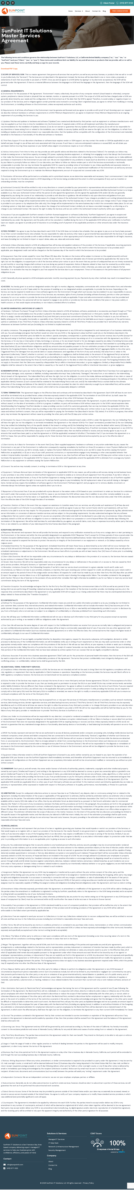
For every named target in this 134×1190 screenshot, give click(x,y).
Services (78, 11)
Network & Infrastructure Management (63, 1147)
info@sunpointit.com (15, 1165)
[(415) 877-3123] (117, 3)
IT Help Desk (53, 1143)
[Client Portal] (101, 3)
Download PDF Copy (9, 69)
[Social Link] (3, 3)
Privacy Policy (88, 1183)
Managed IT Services (56, 1139)
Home (70, 11)
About (87, 11)
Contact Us (96, 11)
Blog (104, 11)
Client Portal (108, 3)
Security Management (57, 1150)
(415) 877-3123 (126, 3)
